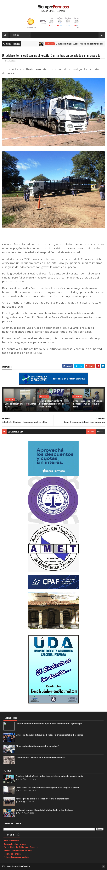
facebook (90, 431)
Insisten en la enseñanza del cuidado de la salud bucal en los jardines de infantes (44, 810)
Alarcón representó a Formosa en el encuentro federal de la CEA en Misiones (43, 798)
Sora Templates (25, 866)
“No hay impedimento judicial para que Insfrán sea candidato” (37, 746)
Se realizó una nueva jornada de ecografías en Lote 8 (20, 405)
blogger (100, 431)
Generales (34, 44)
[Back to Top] (103, 866)
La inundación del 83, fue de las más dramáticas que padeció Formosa (40, 757)
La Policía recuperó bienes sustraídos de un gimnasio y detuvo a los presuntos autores (87, 403)
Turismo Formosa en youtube (16, 857)
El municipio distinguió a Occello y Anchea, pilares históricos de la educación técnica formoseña (49, 776)
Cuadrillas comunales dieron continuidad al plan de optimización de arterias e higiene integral (49, 723)
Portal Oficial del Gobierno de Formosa (20, 847)
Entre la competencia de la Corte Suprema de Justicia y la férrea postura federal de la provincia (49, 734)
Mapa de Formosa (11, 840)
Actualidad (12, 61)
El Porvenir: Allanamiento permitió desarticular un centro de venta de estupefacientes (51, 403)
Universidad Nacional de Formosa (17, 850)
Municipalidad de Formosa (14, 843)
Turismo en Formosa (12, 853)
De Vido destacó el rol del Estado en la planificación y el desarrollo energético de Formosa (47, 787)
